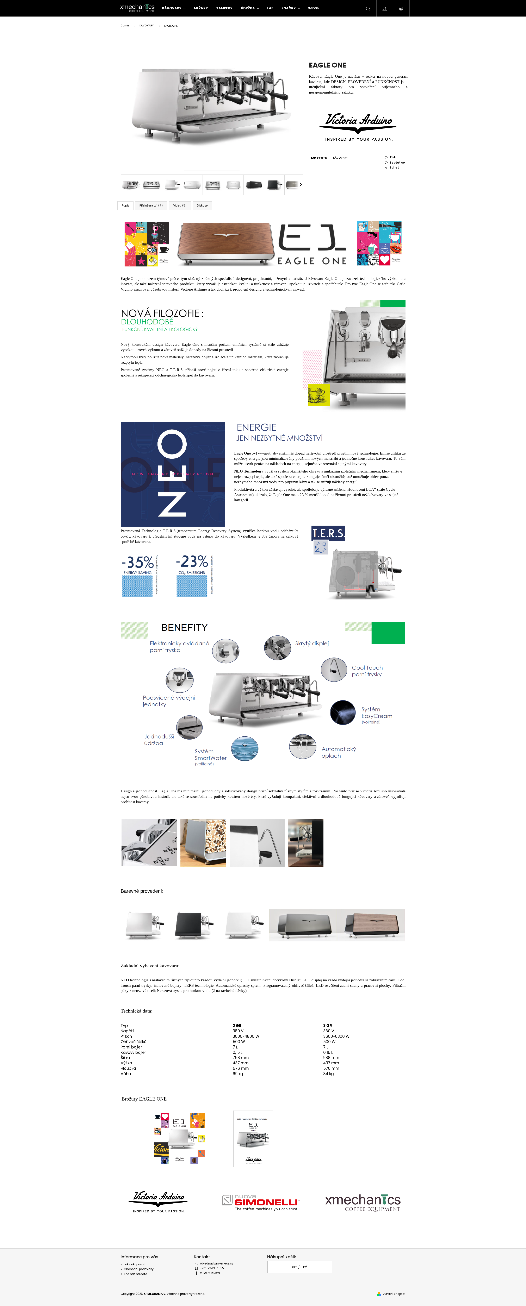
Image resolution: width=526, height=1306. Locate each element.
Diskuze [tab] (202, 205)
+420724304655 (212, 1268)
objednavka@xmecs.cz (216, 1263)
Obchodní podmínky (139, 1269)
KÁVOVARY (340, 158)
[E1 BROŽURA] (179, 1138)
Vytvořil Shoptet (394, 1294)
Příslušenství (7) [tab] (151, 205)
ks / (299, 1267)
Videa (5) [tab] (180, 205)
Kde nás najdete (135, 1274)
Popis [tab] (125, 205)
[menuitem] (174, 8)
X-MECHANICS (210, 1273)
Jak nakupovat (134, 1264)
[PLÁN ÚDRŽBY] (253, 1138)
